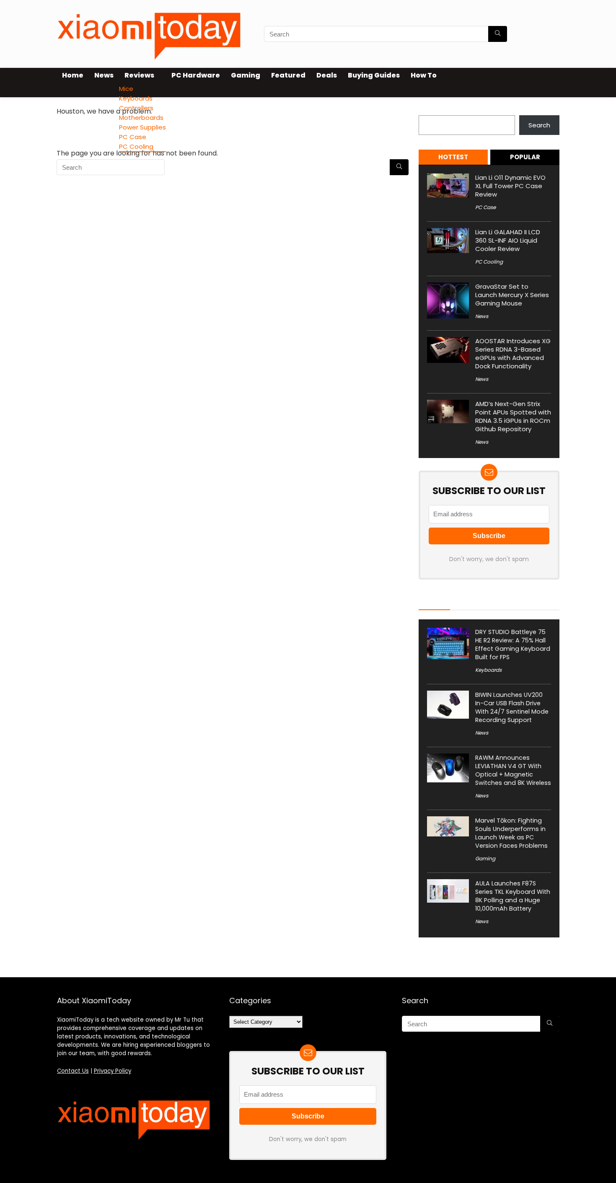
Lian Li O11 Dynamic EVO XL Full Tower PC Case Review (510, 186)
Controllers (136, 108)
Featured (288, 75)
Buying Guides (374, 75)
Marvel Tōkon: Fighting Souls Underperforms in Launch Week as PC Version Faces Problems (511, 833)
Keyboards (136, 98)
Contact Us (73, 1071)
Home (72, 75)
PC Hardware (195, 75)
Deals (326, 75)
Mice (126, 88)
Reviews (139, 75)
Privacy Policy (112, 1071)
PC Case (132, 136)
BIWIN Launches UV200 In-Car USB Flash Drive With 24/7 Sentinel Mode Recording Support (512, 707)
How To (424, 75)
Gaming (245, 75)
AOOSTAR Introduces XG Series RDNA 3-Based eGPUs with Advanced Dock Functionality (513, 353)
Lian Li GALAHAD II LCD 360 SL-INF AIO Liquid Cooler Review (507, 240)
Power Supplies (142, 127)
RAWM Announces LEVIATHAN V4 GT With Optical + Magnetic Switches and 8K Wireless (513, 770)
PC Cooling (136, 146)
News (104, 75)
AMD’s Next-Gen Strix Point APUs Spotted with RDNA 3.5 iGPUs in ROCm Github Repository (513, 416)
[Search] (497, 34)
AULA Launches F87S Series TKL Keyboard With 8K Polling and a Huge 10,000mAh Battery (512, 896)
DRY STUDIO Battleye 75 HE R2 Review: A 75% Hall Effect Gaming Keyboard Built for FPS (512, 644)
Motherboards (141, 117)
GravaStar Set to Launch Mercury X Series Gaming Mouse (512, 295)
